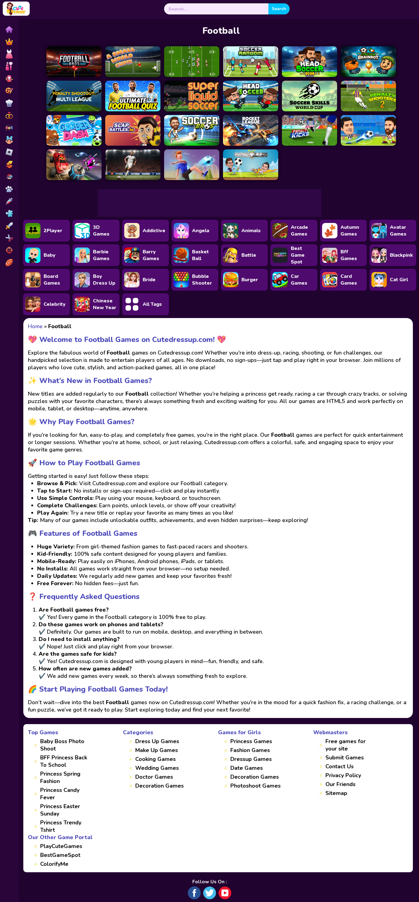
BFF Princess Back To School (63, 761)
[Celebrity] (9, 78)
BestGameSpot (60, 855)
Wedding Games (157, 768)
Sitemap (336, 793)
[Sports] (9, 262)
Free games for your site (345, 745)
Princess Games (251, 741)
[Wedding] (9, 115)
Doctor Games (154, 777)
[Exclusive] (9, 42)
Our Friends (340, 784)
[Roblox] (9, 152)
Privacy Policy (343, 775)
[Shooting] (9, 250)
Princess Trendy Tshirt (60, 826)
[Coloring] (9, 91)
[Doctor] (9, 201)
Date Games (246, 768)
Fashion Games (250, 750)
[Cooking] (9, 103)
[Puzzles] (9, 213)
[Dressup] (9, 54)
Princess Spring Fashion (60, 777)
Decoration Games (159, 785)
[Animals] (9, 189)
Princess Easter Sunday (60, 810)
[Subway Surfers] (9, 164)
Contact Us (339, 766)
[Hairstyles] (9, 238)
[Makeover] (9, 66)
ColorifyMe (54, 864)
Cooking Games (155, 759)
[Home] (9, 29)
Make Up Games (156, 750)
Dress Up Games (157, 741)
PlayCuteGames (61, 846)
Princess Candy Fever (59, 793)
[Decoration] (9, 127)
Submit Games (344, 757)
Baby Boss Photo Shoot (62, 745)
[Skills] (9, 226)
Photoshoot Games (255, 785)
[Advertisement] (209, 203)
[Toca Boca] (9, 140)
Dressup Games (251, 759)
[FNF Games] (9, 177)
